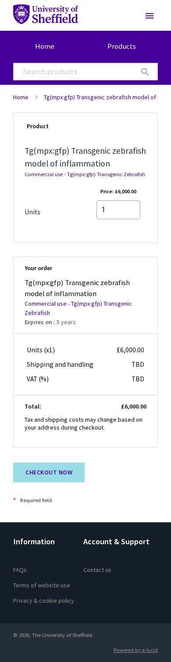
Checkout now (48, 472)
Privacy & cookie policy (43, 600)
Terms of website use (41, 585)
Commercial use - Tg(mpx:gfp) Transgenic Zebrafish (85, 174)
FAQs (20, 570)
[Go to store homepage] (43, 18)
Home (44, 46)
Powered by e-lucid (136, 650)
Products (121, 46)
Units (32, 212)
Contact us (97, 570)
